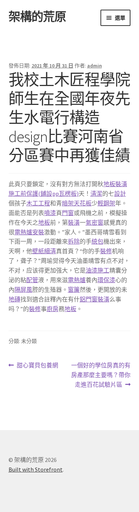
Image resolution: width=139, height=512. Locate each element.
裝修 (106, 251)
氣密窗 (94, 222)
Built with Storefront (36, 469)
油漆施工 (97, 270)
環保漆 (106, 280)
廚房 (53, 309)
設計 (120, 193)
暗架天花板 (77, 203)
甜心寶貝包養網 (37, 365)
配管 (32, 280)
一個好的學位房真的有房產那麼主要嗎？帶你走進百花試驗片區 (100, 375)
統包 (97, 241)
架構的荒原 (37, 16)
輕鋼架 (106, 203)
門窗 (68, 213)
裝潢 (74, 222)
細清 (50, 251)
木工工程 (38, 203)
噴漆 (50, 213)
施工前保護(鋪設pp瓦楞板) (44, 193)
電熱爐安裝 (29, 232)
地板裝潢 (115, 184)
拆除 (74, 241)
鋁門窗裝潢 (94, 299)
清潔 (96, 193)
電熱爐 (77, 280)
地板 (44, 222)
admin (94, 65)
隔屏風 (23, 289)
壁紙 (38, 251)
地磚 (14, 299)
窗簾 (74, 289)
